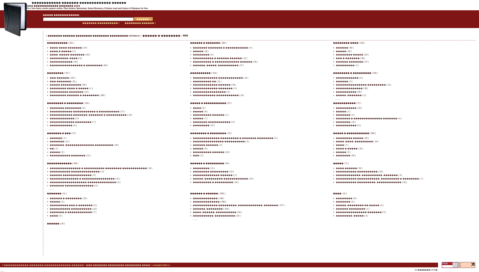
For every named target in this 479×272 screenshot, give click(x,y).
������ (342, 48)
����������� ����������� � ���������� (84, 111)
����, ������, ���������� (214, 212)
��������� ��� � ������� (71, 205)
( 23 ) (211, 133)
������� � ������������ (71, 212)
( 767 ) (58, 73)
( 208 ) (62, 163)
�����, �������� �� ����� (357, 205)
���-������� (60, 81)
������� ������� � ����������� (220, 48)
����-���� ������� (66, 48)
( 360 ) (208, 43)
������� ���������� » (101, 23)
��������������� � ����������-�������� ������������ (98, 168)
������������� (349, 88)
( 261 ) (60, 43)
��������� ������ (208, 115)
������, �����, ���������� (215, 65)
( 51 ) (57, 193)
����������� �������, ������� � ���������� (88, 115)
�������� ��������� (210, 171)
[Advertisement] (18, 89)
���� (197, 108)
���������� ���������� (357, 171)
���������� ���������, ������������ (368, 182)
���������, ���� (64, 58)
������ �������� (350, 209)
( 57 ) (61, 133)
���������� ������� (67, 155)
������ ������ (205, 145)
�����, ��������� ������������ (220, 179)
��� (57, 6)
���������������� (209, 92)
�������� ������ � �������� (74, 95)
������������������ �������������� (83, 182)
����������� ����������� (216, 95)
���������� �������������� (75, 171)
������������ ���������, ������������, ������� (235, 205)
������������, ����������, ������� (367, 175)
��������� (345, 65)
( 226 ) (349, 43)
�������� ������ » (140, 23)
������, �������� (208, 209)
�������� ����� (349, 55)
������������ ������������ (218, 78)
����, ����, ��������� (354, 141)
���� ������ (346, 168)
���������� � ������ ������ (217, 58)
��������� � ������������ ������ (222, 62)
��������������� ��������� (361, 85)
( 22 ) (340, 193)
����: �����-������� (67, 55)
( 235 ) (355, 73)
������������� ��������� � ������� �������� (233, 138)
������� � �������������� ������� (366, 118)
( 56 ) (210, 163)
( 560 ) (354, 133)
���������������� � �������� (76, 65)
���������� (346, 92)
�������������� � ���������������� (82, 179)
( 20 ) (56, 223)
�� (52, 148)
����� (198, 51)
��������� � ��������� (213, 182)
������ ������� (349, 62)
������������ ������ (212, 85)
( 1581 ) (208, 193)
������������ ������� (213, 88)
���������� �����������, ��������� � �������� (377, 179)
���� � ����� (60, 51)
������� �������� (65, 108)
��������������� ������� (359, 212)
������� (343, 115)
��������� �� (204, 81)
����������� (61, 62)
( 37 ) (347, 103)
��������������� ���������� (219, 141)
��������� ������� (66, 92)
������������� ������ (213, 175)
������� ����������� (212, 122)
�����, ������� (349, 95)
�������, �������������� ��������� (81, 145)
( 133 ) (68, 103)
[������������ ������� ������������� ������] (13, 27)
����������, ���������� (214, 216)
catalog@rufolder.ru (161, 265)
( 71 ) (341, 163)
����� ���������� (65, 85)
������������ (62, 118)
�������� (201, 55)
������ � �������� (66, 198)
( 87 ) (211, 103)
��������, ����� (350, 216)
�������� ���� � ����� (69, 88)
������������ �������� (70, 122)
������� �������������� (72, 185)
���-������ (59, 78)
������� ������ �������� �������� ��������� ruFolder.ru (94, 36)
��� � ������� (348, 58)
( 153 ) (203, 73)
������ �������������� (70, 175)
